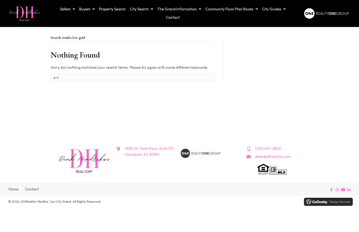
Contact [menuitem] (32, 189)
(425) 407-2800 (268, 148)
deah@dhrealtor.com (273, 156)
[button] (331, 189)
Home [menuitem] (13, 189)
